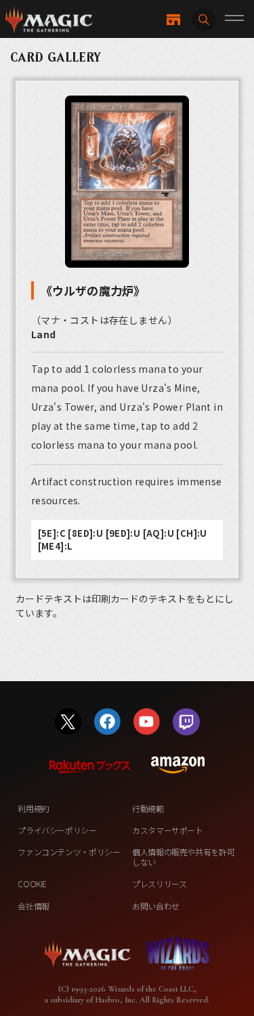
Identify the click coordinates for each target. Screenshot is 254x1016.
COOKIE (32, 883)
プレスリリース (159, 883)
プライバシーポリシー (57, 830)
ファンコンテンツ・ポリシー (69, 851)
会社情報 (33, 906)
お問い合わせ (155, 906)
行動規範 (148, 808)
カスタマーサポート (167, 830)
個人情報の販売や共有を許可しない (183, 856)
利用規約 (33, 808)
